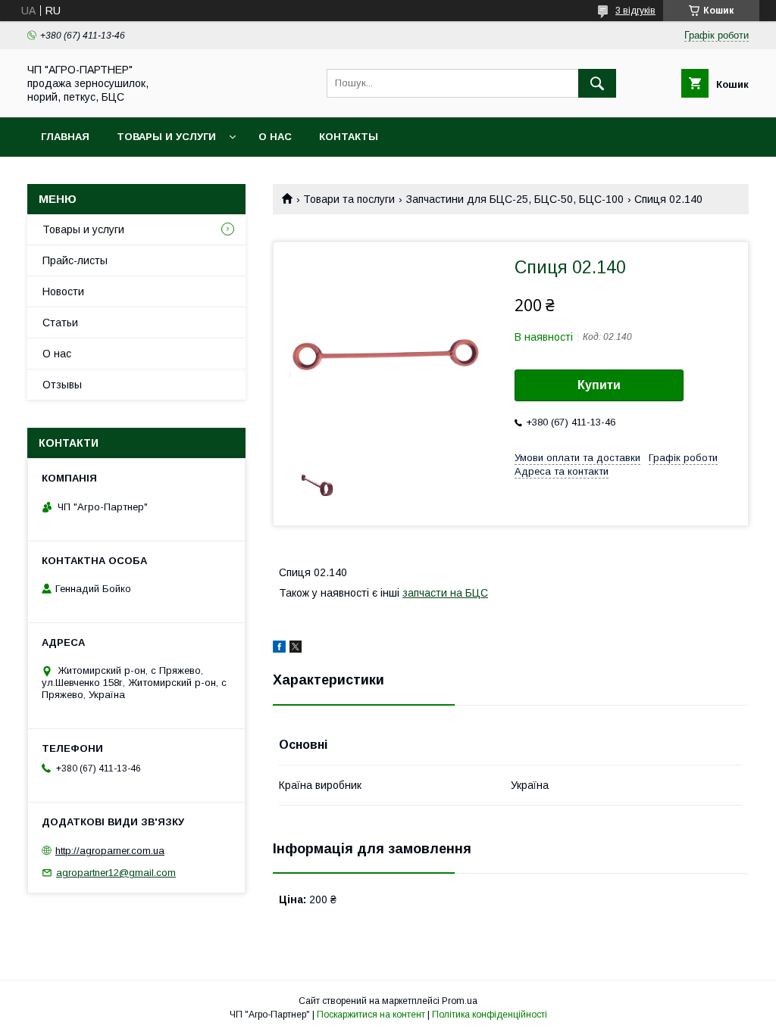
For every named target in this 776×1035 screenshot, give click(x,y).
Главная (65, 136)
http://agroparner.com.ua (109, 850)
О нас (275, 136)
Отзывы (62, 385)
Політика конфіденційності (489, 1014)
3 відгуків (635, 10)
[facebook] (279, 649)
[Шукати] (597, 83)
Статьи (60, 322)
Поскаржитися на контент (371, 1014)
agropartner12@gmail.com (116, 872)
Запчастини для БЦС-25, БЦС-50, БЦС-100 (515, 199)
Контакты (348, 136)
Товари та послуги (349, 199)
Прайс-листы (75, 260)
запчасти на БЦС (445, 593)
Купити (599, 385)
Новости (63, 291)
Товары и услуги (166, 136)
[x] (295, 649)
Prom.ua (459, 1001)
